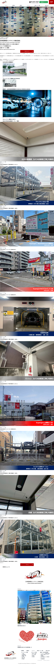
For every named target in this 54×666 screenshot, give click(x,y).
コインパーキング (2, 247)
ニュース (28, 5)
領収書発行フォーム (44, 2)
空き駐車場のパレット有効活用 (45, 656)
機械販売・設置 (24, 655)
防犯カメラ (1, 163)
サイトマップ (40, 660)
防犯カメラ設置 (34, 653)
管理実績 (42, 655)
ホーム (6, 5)
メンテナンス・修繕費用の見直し (45, 653)
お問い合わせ (47, 5)
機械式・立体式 (2, 206)
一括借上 (23, 653)
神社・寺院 (23, 657)
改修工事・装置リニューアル (45, 654)
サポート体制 (34, 654)
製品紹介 (33, 655)
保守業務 (23, 658)
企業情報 (13, 5)
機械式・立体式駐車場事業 (44, 652)
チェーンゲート (43, 657)
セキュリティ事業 (34, 652)
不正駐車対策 (23, 654)
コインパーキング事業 (24, 652)
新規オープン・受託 (37, 5)
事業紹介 (21, 5)
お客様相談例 (42, 658)
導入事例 (23, 656)
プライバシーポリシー (47, 660)
